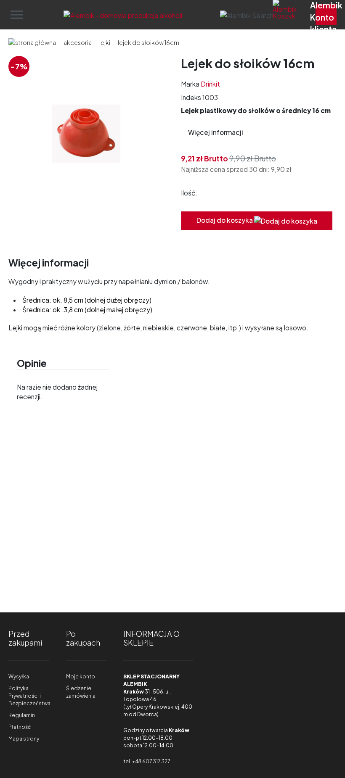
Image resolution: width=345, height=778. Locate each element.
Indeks (191, 97)
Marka (190, 84)
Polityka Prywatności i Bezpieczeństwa (29, 696)
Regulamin (21, 715)
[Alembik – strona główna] (123, 14)
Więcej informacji (215, 132)
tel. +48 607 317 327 (146, 761)
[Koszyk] (294, 14)
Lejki (104, 42)
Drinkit (210, 84)
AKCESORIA (78, 42)
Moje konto (80, 676)
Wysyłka (18, 676)
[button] (246, 14)
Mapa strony (23, 739)
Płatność (19, 727)
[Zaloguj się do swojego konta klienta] (326, 14)
